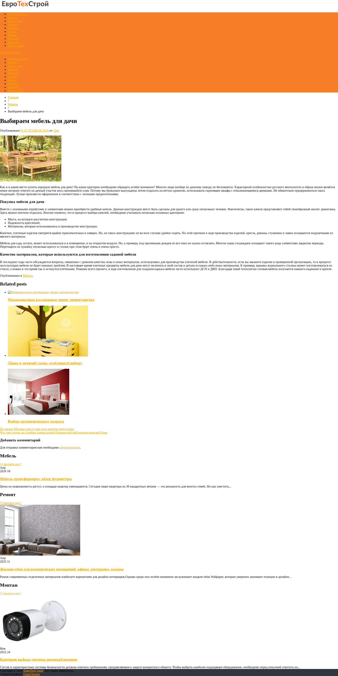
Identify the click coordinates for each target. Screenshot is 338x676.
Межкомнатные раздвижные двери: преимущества (51, 300)
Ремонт (13, 17)
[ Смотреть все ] (10, 464)
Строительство (18, 14)
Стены (12, 31)
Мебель (13, 24)
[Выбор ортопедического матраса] (38, 413)
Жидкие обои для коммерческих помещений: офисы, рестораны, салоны (62, 569)
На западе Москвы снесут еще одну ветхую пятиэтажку (37, 429)
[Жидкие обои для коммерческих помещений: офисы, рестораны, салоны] (40, 554)
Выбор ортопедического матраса (36, 421)
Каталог (13, 38)
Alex (56, 130)
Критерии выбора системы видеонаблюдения (38, 659)
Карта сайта (16, 45)
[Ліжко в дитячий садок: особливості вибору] (48, 355)
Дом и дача (15, 21)
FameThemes (31, 674)
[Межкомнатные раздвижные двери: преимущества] (43, 292)
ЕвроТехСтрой (10, 52)
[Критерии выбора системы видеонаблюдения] (34, 645)
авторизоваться (70, 447)
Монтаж (13, 28)
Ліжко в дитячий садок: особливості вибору (45, 363)
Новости (13, 42)
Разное (12, 35)
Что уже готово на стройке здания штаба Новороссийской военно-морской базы (53, 432)
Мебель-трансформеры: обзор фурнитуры (36, 479)
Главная (13, 97)
